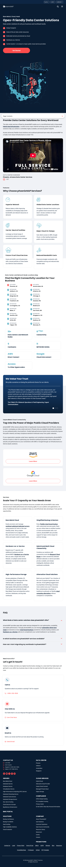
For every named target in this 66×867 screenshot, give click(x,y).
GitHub (38, 850)
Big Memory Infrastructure (10, 807)
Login (52, 2)
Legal (13, 845)
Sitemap (48, 845)
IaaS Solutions (40, 821)
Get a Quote (8, 765)
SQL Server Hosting (8, 802)
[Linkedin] (4, 773)
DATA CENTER (41, 760)
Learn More (33, 461)
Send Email (11, 742)
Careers (38, 837)
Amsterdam (39, 768)
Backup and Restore (8, 819)
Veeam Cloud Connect (42, 786)
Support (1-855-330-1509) (12, 767)
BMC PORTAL (8, 812)
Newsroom (39, 832)
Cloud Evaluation (7, 829)
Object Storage (40, 791)
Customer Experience (41, 824)
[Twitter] (9, 773)
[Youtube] (7, 773)
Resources (59, 845)
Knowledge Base (21, 850)
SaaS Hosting (6, 824)
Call (47, 2)
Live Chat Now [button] (12, 717)
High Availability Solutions (10, 827)
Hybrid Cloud (39, 781)
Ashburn (38, 765)
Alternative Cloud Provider (43, 783)
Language (59, 2)
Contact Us (7, 845)
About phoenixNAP (41, 819)
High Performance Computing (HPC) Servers (15, 791)
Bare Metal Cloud (7, 781)
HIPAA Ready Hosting (42, 799)
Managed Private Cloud (42, 789)
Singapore (38, 771)
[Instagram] (14, 773)
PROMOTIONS (41, 842)
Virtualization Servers (8, 789)
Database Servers (7, 786)
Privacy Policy (20, 845)
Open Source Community (42, 827)
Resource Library (40, 829)
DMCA (37, 845)
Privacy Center (40, 804)
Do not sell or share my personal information (48, 806)
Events (38, 834)
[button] (58, 7)
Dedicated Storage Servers (10, 799)
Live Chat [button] (7, 762)
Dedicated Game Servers (9, 796)
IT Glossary (31, 850)
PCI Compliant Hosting (42, 801)
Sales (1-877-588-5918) (11, 769)
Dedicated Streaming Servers (10, 794)
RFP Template (45, 850)
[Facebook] (12, 773)
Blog (53, 845)
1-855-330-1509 (12, 693)
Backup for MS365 (8, 821)
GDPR (42, 845)
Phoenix (38, 763)
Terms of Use (29, 845)
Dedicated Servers (8, 783)
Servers (6, 778)
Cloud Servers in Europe (9, 804)
